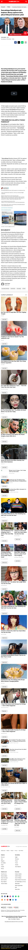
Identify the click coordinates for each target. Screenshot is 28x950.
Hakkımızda (3, 850)
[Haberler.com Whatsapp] (16, 896)
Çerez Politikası (18, 877)
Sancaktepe (19, 288)
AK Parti (24, 288)
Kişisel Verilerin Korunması (20, 879)
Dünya (2, 868)
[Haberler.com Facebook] (5, 896)
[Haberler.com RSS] (2, 900)
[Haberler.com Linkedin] (13, 896)
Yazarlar (16, 864)
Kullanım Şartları (18, 874)
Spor (2, 859)
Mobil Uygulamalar (19, 885)
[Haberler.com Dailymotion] (16, 900)
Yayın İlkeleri (21, 850)
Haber (9, 919)
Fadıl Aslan (7, 283)
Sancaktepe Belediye (5, 288)
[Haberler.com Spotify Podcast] (18, 896)
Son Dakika (3, 862)
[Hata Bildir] (7, 921)
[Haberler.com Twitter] (8, 896)
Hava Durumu (4, 874)
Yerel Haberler (18, 866)
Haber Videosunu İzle (15, 34)
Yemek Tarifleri (4, 883)
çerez (23, 945)
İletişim (12, 850)
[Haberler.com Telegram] (13, 900)
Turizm (16, 862)
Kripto (2, 864)
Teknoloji (17, 859)
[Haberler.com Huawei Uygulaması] (16, 907)
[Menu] (2, 1)
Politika (8, 6)
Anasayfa (3, 6)
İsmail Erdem (13, 288)
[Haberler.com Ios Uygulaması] (4, 907)
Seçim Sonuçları (4, 877)
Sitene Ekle (17, 889)
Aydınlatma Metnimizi (5, 948)
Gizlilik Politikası (18, 875)
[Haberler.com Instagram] (10, 896)
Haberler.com (4, 871)
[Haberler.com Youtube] (8, 900)
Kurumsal (17, 871)
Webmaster (17, 883)
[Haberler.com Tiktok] (10, 900)
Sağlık (16, 857)
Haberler (3, 854)
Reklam (8, 850)
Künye (16, 850)
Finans (16, 860)
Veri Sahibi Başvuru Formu (20, 881)
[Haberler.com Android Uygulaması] (10, 907)
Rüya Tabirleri (4, 881)
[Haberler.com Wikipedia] (5, 900)
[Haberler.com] (5, 846)
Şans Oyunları (4, 879)
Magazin (2, 860)
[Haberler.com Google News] (2, 896)
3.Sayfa (2, 866)
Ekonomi (3, 857)
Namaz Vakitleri (4, 875)
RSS (16, 887)
